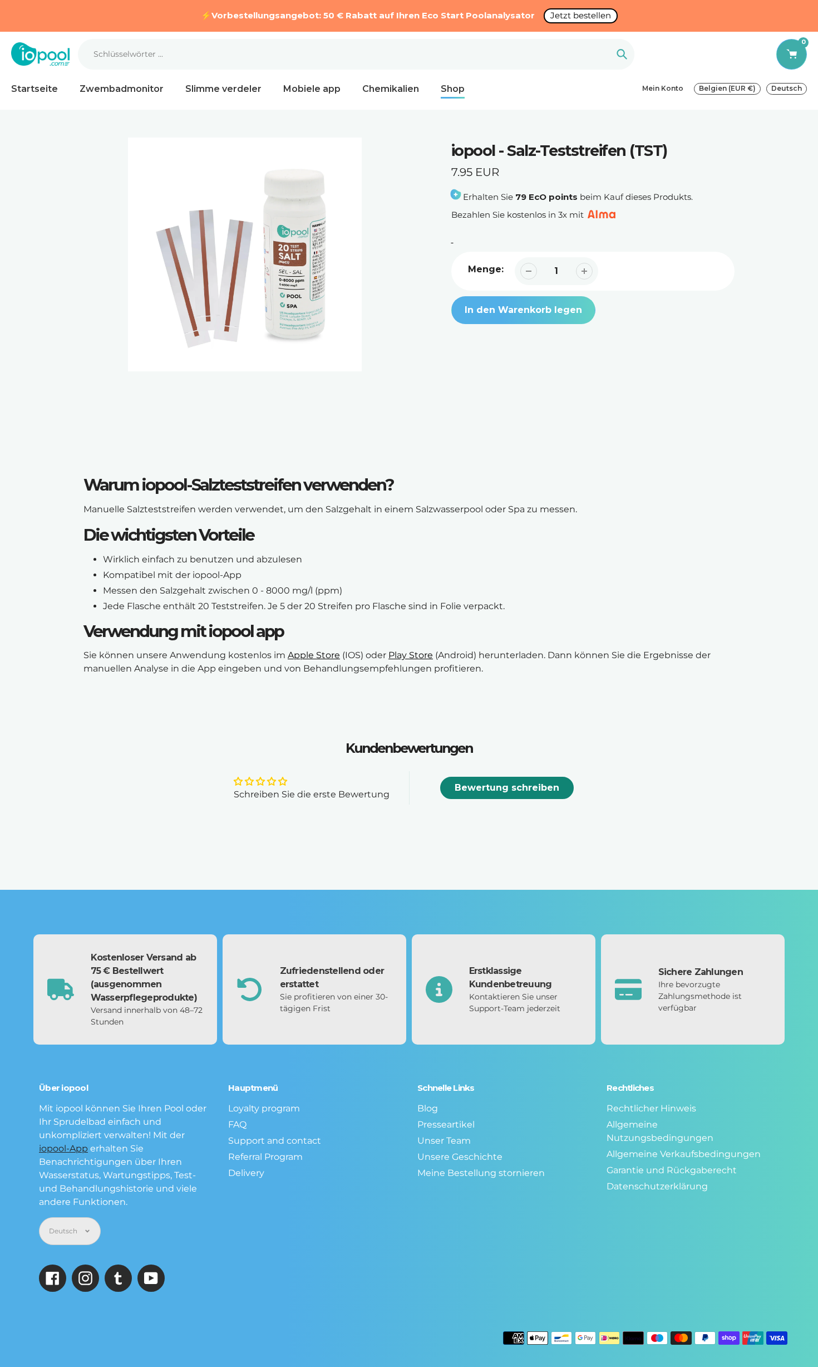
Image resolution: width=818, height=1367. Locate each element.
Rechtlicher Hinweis (651, 1108)
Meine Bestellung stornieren (481, 1173)
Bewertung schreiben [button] (507, 787)
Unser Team (444, 1140)
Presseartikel (446, 1124)
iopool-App (63, 1148)
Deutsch (786, 88)
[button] (668, 308)
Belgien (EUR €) (727, 88)
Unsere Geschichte (459, 1157)
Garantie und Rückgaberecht (672, 1170)
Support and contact (274, 1140)
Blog (427, 1108)
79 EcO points (546, 197)
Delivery (246, 1173)
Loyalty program (264, 1108)
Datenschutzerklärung (657, 1186)
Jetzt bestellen (580, 15)
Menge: (486, 269)
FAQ (237, 1124)
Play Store (410, 655)
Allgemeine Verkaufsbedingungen (684, 1154)
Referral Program (265, 1157)
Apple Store (314, 655)
